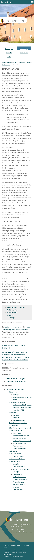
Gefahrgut (16, 395)
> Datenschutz (17, 550)
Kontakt (9, 53)
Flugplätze (16, 418)
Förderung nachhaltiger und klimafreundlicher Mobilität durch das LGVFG (22, 407)
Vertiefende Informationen (16, 307)
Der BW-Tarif (17, 433)
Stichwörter (24, 53)
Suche (9, 57)
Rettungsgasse (17, 474)
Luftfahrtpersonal (19, 420)
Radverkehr (13, 451)
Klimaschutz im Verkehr (17, 402)
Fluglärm (16, 415)
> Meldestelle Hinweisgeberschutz (13, 556)
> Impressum (7, 550)
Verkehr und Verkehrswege (21, 62)
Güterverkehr (13, 392)
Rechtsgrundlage (12, 310)
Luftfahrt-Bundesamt (12, 327)
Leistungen (9, 49)
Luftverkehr (6, 65)
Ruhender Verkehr (15, 454)
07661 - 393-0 (20, 527)
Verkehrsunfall (18, 490)
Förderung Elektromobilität (22, 441)
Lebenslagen (24, 49)
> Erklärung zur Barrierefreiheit (12, 545)
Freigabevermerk (12, 312)
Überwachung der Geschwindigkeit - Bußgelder (19, 484)
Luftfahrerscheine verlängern (15, 379)
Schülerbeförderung (19, 443)
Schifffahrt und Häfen (16, 456)
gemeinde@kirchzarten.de (24, 532)
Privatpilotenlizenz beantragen (16, 381)
